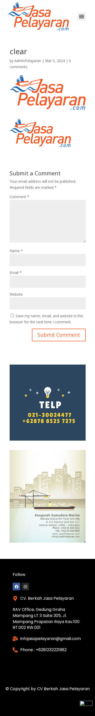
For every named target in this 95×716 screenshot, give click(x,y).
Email (16, 272)
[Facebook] (16, 586)
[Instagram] (25, 586)
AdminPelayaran (27, 60)
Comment (19, 196)
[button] (81, 16)
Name (16, 250)
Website (16, 294)
